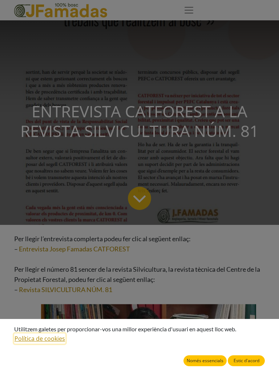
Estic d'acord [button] (246, 360)
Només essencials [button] (205, 360)
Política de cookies (40, 339)
